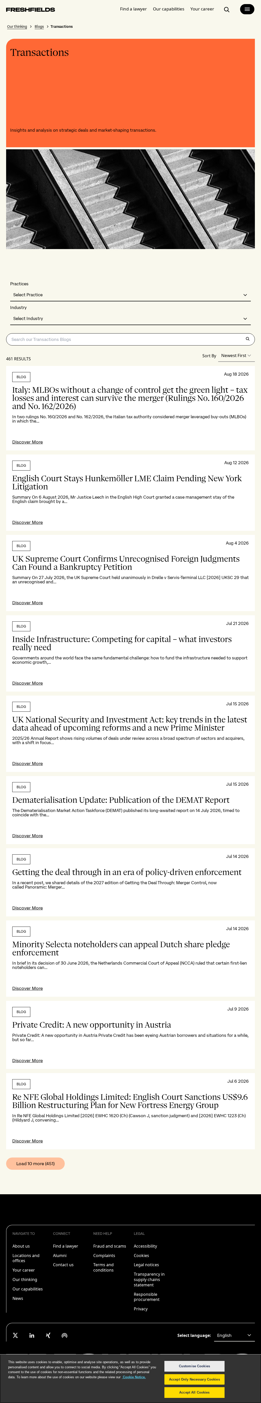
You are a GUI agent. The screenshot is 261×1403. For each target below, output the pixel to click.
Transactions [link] (61, 26)
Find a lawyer (133, 9)
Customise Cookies (194, 1366)
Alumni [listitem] (60, 1255)
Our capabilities (168, 9)
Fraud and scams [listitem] (109, 1246)
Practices (19, 284)
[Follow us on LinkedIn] (32, 1335)
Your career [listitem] (23, 1270)
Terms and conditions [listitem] (103, 1267)
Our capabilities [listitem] (27, 1289)
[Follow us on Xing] (48, 1335)
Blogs (39, 26)
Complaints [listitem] (104, 1255)
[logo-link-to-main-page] (30, 10)
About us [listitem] (21, 1246)
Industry (18, 307)
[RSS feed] (64, 1335)
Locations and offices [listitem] (26, 1258)
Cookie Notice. (134, 1377)
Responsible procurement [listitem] (147, 1296)
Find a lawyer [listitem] (65, 1246)
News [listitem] (17, 1298)
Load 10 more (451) (35, 1163)
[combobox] (130, 295)
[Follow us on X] (15, 1335)
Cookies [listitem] (141, 1255)
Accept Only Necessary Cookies (194, 1379)
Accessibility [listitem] (145, 1246)
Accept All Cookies (194, 1392)
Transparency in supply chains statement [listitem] (149, 1279)
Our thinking (17, 26)
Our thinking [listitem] (24, 1279)
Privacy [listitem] (141, 1309)
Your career (202, 9)
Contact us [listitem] (63, 1264)
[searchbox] (130, 339)
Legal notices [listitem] (146, 1264)
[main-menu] (247, 9)
